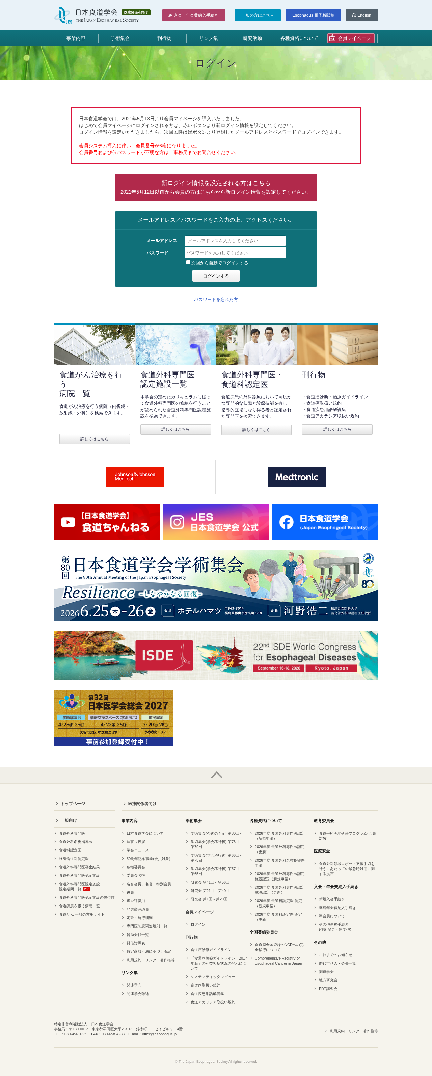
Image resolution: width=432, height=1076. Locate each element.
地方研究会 (328, 980)
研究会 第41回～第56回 (210, 882)
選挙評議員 (136, 901)
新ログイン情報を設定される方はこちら (216, 187)
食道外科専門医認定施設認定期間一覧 (79, 886)
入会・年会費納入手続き (196, 15)
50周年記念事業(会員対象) (148, 859)
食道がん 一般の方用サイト (82, 914)
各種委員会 (136, 867)
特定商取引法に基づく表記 (149, 951)
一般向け (69, 820)
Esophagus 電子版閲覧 (313, 15)
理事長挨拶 (136, 842)
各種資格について (299, 38)
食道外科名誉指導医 (75, 842)
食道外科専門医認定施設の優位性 (87, 897)
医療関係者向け (142, 803)
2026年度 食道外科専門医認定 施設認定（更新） (280, 889)
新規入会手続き (332, 899)
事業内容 (75, 38)
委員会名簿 (136, 875)
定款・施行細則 (140, 918)
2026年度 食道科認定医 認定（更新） (278, 916)
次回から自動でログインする (219, 262)
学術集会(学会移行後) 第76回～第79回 (217, 844)
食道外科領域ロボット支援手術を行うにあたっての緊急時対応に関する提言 (347, 869)
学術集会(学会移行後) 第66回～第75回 (217, 857)
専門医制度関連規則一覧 (147, 926)
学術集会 (120, 38)
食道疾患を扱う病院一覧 (79, 906)
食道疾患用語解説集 (207, 994)
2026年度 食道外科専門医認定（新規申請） (280, 835)
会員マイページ (200, 912)
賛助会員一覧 (138, 935)
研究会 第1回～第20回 (209, 899)
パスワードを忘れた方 (216, 299)
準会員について (332, 916)
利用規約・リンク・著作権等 (151, 960)
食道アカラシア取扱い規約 (213, 1002)
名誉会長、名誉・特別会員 (149, 884)
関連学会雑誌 (138, 994)
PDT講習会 (328, 989)
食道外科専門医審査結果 (79, 867)
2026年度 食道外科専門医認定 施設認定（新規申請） (280, 876)
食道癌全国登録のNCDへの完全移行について (279, 947)
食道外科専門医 (72, 833)
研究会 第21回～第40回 (210, 891)
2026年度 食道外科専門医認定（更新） (280, 849)
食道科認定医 (70, 850)
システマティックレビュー (213, 977)
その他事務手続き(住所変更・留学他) (335, 926)
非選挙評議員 (138, 909)
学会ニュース (138, 850)
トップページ (73, 803)
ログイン (198, 924)
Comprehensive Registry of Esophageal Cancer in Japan (278, 960)
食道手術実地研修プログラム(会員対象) (347, 835)
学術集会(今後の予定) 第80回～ (217, 833)
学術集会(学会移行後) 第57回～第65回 (217, 871)
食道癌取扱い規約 (205, 985)
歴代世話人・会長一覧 (337, 963)
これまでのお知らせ (335, 955)
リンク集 (208, 38)
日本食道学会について (145, 833)
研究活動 (252, 38)
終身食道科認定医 (74, 859)
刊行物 (164, 38)
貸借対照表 (136, 943)
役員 (130, 892)
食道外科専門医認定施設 (79, 875)
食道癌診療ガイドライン (211, 950)
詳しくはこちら (94, 439)
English (364, 15)
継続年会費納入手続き (337, 908)
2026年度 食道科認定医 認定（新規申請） (278, 903)
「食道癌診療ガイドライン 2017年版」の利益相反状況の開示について (219, 963)
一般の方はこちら (258, 15)
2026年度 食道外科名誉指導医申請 (280, 862)
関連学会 (134, 985)
